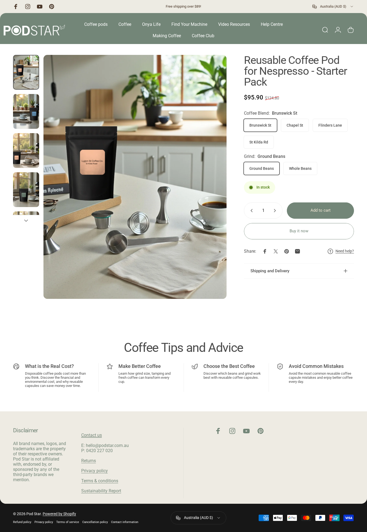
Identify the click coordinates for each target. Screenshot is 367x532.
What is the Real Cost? (49, 366)
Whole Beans (300, 168)
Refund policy (22, 522)
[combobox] (333, 6)
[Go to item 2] (26, 111)
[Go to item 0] (26, 72)
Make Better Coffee (139, 366)
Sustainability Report (101, 490)
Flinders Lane (330, 125)
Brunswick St (260, 125)
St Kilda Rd (258, 142)
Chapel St (295, 125)
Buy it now (299, 231)
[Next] (212, 186)
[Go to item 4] (26, 189)
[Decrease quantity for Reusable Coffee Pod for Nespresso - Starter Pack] (250, 210)
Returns (88, 460)
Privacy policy (94, 470)
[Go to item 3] (26, 150)
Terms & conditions (99, 480)
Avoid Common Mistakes (316, 366)
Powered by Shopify (59, 514)
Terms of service (67, 522)
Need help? (344, 251)
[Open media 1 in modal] (135, 177)
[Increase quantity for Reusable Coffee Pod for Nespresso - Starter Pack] (276, 210)
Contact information (124, 522)
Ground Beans (261, 168)
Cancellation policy (95, 522)
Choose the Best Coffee (229, 366)
